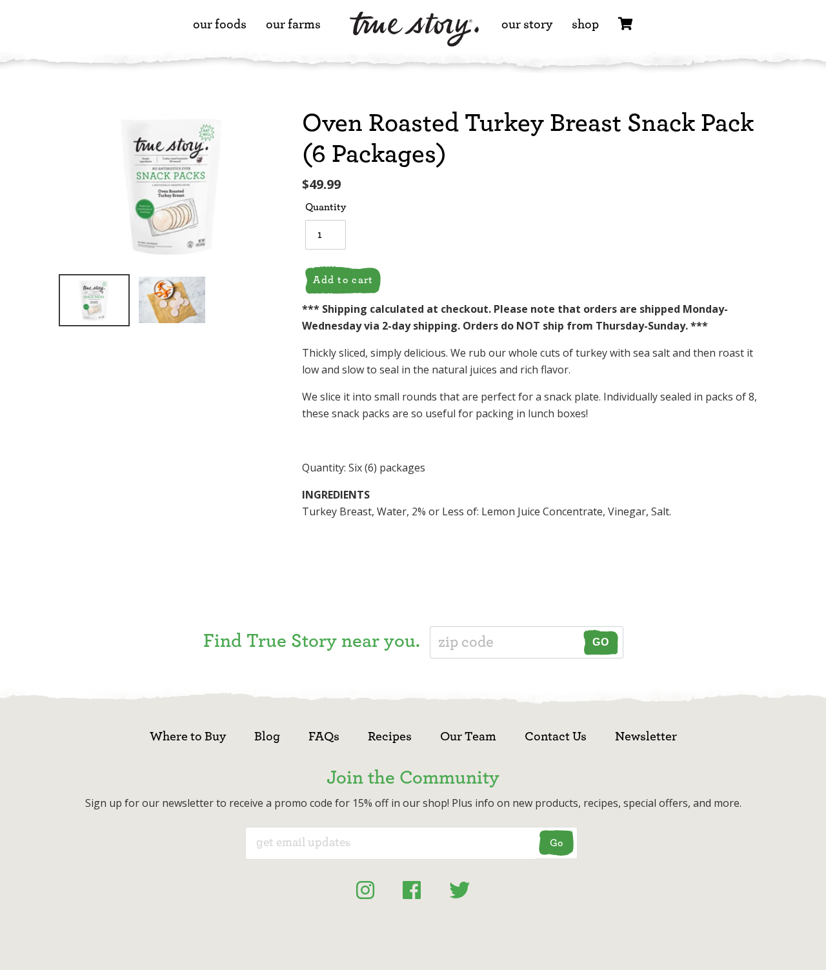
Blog (267, 736)
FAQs (323, 736)
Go (601, 642)
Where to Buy (188, 736)
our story (526, 24)
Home (414, 34)
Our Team (468, 736)
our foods (220, 24)
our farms (293, 24)
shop (585, 24)
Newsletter (646, 736)
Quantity (325, 207)
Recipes (390, 736)
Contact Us (556, 736)
